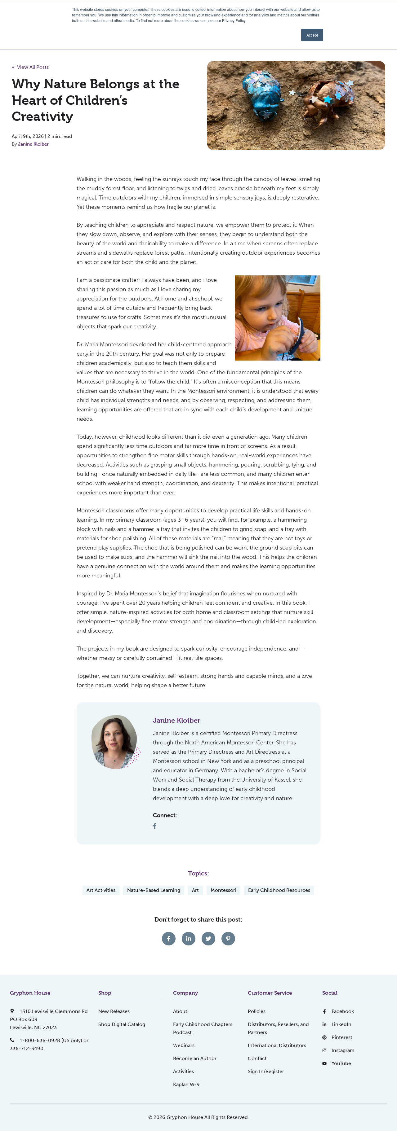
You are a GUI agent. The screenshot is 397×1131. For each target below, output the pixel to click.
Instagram (343, 1050)
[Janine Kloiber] (116, 742)
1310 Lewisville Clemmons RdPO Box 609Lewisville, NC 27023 (49, 1019)
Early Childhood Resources (279, 890)
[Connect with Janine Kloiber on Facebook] (157, 826)
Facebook (343, 1011)
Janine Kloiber (33, 144)
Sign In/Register (266, 1071)
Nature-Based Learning (153, 890)
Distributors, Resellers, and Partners (278, 1028)
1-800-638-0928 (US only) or (53, 1040)
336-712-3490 (26, 1048)
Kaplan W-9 (186, 1084)
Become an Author (194, 1058)
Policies (256, 1011)
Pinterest (342, 1037)
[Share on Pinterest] (228, 938)
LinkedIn (341, 1024)
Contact (257, 1058)
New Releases (114, 1011)
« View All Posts (30, 67)
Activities (183, 1071)
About (180, 1011)
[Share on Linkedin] (188, 938)
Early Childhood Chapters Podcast (202, 1028)
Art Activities (101, 890)
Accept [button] (312, 34)
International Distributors (277, 1045)
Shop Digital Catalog (121, 1024)
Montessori (223, 890)
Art (195, 890)
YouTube (341, 1063)
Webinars (183, 1045)
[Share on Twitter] (208, 938)
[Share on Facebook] (169, 938)
